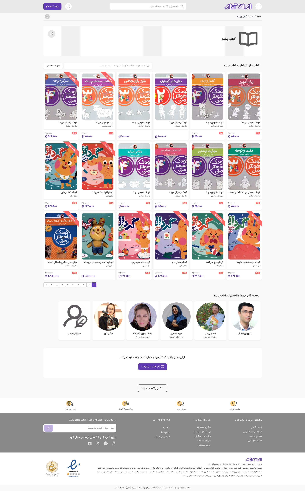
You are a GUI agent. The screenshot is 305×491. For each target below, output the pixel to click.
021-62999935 (161, 420)
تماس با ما (165, 432)
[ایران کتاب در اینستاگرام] (113, 443)
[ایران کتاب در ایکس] (97, 443)
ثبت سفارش (256, 427)
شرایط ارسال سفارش (252, 432)
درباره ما (166, 428)
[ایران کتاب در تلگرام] (105, 443)
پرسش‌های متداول (202, 432)
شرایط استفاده (204, 441)
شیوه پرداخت (256, 436)
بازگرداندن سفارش (203, 436)
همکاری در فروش (162, 437)
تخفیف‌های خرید (254, 441)
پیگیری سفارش (204, 427)
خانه (259, 16)
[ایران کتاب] (237, 6)
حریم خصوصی (204, 445)
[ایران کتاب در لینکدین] (90, 443)
